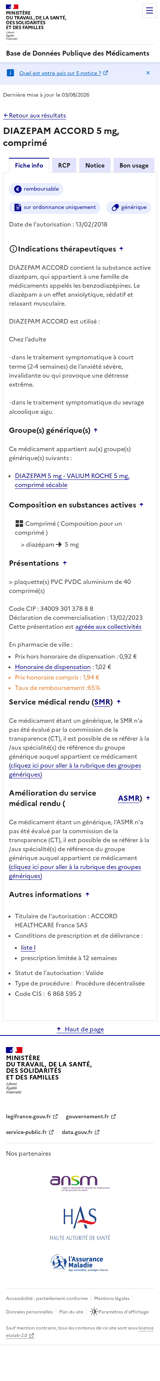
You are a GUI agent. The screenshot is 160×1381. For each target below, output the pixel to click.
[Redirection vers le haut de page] (123, 248)
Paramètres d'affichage (124, 1312)
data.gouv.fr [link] (77, 1132)
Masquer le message (148, 73)
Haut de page (84, 1029)
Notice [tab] (95, 165)
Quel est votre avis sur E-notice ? (60, 73)
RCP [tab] (64, 165)
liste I (28, 947)
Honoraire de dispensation (53, 666)
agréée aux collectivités (108, 626)
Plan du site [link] (71, 1312)
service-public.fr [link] (26, 1132)
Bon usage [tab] (133, 165)
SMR (102, 702)
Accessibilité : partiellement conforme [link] (47, 1298)
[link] (77, 53)
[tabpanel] (80, 596)
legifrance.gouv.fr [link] (28, 1117)
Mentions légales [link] (111, 1298)
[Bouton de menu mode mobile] (149, 10)
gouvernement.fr (87, 1117)
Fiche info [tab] (29, 165)
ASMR (129, 798)
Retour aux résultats (37, 115)
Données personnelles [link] (29, 1312)
